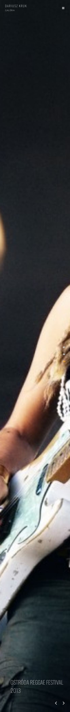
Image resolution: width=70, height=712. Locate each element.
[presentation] (56, 703)
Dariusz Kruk (16, 6)
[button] (64, 347)
